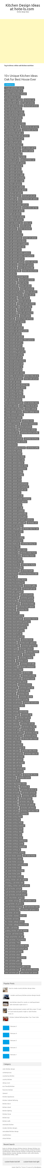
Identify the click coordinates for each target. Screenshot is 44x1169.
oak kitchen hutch (10, 606)
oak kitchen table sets (31, 753)
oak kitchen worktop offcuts (14, 822)
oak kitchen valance (11, 804)
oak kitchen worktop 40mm (13, 816)
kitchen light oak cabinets (13, 214)
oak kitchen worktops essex (13, 837)
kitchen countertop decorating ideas (21, 1152)
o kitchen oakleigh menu (30, 412)
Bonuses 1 (13, 1054)
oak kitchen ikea (23, 609)
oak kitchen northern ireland (13, 669)
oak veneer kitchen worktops (14, 876)
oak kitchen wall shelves (27, 807)
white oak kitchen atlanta (13, 954)
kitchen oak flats (10, 283)
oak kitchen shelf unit (23, 717)
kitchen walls (6, 1121)
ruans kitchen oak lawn (12, 900)
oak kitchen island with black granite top (17, 621)
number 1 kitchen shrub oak (28, 406)
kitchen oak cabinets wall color (14, 259)
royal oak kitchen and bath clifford (15, 891)
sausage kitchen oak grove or (14, 903)
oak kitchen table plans (12, 750)
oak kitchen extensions (12, 570)
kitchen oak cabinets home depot (15, 241)
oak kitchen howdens (27, 603)
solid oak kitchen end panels (13, 906)
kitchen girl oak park (29, 196)
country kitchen (7, 1079)
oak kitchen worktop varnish (14, 828)
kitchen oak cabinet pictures (13, 235)
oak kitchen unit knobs (29, 792)
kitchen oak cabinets (30, 238)
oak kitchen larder (10, 642)
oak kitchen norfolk (11, 666)
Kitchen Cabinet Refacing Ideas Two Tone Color (24, 1017)
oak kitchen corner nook (12, 534)
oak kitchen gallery (30, 585)
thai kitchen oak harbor (12, 918)
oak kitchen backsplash (24, 427)
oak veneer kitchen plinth (13, 873)
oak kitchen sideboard (12, 723)
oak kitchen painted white (13, 678)
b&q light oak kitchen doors (13, 106)
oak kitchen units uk (11, 798)
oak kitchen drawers (28, 555)
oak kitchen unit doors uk (28, 789)
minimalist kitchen (8, 1124)
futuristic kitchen (8, 1090)
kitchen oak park (29, 295)
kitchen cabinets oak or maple (14, 175)
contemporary (9, 84)
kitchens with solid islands (30, 1153)
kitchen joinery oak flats (30, 208)
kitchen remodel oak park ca (14, 343)
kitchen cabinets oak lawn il (13, 172)
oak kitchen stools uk (27, 729)
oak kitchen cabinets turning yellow (16, 516)
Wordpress (37, 1167)
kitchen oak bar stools (12, 226)
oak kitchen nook (21, 660)
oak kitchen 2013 (28, 421)
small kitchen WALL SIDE (10, 1154)
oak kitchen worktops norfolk (14, 843)
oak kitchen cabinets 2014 (13, 481)
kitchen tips (6, 1117)
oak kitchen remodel (25, 696)
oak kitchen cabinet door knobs (15, 457)
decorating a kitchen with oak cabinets (17, 136)
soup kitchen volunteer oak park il (15, 915)
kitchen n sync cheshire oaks (13, 223)
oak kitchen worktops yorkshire (15, 852)
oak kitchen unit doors (12, 789)
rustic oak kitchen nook (28, 900)
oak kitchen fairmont (11, 573)
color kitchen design (9, 1069)
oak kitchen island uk (30, 618)
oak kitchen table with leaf (13, 765)
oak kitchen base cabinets (28, 430)
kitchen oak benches (24, 229)
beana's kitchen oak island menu (15, 124)
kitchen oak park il (10, 298)
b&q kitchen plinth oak (12, 103)
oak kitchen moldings (25, 657)
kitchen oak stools (24, 301)
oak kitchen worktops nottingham (15, 846)
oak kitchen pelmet (11, 684)
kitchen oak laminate (27, 289)
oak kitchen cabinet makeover (14, 463)
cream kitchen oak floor (29, 130)
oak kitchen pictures (25, 684)
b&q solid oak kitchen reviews (14, 112)
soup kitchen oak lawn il (12, 912)
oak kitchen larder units (12, 645)
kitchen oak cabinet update (13, 238)
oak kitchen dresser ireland (13, 558)
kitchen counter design (14, 1153)
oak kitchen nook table (27, 663)
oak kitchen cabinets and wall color (16, 490)
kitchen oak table (10, 304)
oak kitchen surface (30, 735)
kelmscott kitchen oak (27, 160)
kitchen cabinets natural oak (13, 166)
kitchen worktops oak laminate (14, 397)
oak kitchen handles (11, 600)
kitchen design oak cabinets (13, 193)
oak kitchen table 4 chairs (30, 738)
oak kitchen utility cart (26, 801)
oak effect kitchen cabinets (13, 418)
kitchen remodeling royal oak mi (15, 352)
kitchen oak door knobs (30, 271)
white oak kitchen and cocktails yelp (16, 948)
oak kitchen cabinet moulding (14, 475)
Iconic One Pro (16, 1167)
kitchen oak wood (10, 313)
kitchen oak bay (25, 226)
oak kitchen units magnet (13, 795)
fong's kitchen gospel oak (13, 142)
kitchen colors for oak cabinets (14, 187)
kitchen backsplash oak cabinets (15, 163)
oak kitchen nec (10, 660)
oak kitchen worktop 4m (12, 819)
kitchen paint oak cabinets (13, 325)
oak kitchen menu (28, 654)
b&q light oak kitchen (27, 103)
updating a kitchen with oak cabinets (16, 930)
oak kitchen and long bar (29, 424)
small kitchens (7, 1135)
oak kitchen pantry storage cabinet (16, 681)
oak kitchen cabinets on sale (13, 507)
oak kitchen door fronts (12, 546)
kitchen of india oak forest (24, 319)
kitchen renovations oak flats (14, 355)
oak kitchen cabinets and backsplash (16, 484)
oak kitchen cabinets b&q (13, 493)
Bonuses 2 (13, 1047)
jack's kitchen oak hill (28, 148)
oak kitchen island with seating (14, 630)
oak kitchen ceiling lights (12, 528)
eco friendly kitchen (9, 1086)
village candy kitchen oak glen (14, 936)
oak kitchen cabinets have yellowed (16, 501)
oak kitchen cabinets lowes (13, 504)
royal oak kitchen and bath (13, 888)
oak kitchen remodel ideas (13, 702)
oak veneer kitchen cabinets (13, 858)
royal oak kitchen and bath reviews (15, 894)
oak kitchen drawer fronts (28, 552)
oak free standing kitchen (13, 421)
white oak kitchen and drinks (14, 951)
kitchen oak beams (11, 229)
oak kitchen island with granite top (15, 627)
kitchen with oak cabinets (13, 382)
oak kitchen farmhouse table (28, 573)
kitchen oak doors (10, 274)
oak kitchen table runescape (13, 753)
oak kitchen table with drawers (14, 762)
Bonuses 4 (13, 1033)
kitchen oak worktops (11, 316)
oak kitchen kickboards (12, 639)
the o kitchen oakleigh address (14, 921)
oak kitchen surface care (12, 738)
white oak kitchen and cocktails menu (16, 945)
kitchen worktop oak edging (14, 391)
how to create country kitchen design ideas (22, 988)
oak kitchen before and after (29, 433)
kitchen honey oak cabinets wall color (16, 205)
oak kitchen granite (27, 594)
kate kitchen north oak (12, 160)
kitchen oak (27, 223)
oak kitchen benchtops (31, 439)
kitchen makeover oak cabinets (14, 217)
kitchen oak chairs (31, 262)
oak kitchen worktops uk (12, 849)
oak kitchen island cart (12, 612)
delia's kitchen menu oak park (14, 139)
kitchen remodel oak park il (13, 346)
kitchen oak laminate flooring (14, 292)
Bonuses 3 (13, 1040)
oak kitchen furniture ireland (13, 585)
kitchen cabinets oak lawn (13, 169)
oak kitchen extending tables (14, 567)
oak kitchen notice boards (13, 672)
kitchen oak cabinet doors (13, 232)
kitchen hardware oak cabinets (28, 199)
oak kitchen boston (11, 445)
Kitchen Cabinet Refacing (10, 1100)
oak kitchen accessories (12, 424)
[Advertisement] (22, 41)
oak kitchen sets (10, 717)
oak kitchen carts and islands (14, 525)
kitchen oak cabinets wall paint (14, 262)
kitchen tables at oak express (14, 376)
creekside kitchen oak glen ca (14, 133)
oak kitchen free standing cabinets (15, 579)
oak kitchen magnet (11, 648)
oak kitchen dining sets (29, 543)
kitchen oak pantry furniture (13, 295)
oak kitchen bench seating (13, 436)
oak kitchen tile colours (30, 774)
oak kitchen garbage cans (13, 588)
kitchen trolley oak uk (31, 376)
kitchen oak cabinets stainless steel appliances (19, 256)
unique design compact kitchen (30, 1150)
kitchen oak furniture (11, 286)
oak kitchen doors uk (11, 552)
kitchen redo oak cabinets (13, 334)
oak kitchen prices (10, 690)
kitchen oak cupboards (26, 265)
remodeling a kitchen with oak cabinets (17, 885)
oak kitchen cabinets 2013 (13, 478)
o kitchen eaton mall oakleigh (14, 409)
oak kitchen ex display (28, 564)
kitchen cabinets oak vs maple (14, 181)
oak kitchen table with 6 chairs (14, 756)
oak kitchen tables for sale (13, 774)
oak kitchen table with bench (14, 759)
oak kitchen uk (24, 786)
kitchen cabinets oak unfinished (14, 178)
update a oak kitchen (11, 927)
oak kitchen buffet (32, 448)
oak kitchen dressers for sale (14, 561)
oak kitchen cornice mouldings (14, 537)
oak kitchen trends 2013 (12, 780)
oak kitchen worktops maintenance (16, 840)
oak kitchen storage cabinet (13, 735)
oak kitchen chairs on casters (14, 531)
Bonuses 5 (13, 1026)
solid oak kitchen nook (12, 909)
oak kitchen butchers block (13, 454)
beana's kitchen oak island (13, 121)
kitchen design (12, 1148)
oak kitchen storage (31, 732)
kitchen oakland (25, 316)
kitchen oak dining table (25, 268)
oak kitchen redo (23, 693)
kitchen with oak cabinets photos (15, 388)
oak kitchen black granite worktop (15, 442)
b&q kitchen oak (29, 100)
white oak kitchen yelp (12, 972)
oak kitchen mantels (32, 651)
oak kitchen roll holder (12, 708)
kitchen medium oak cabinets (14, 220)
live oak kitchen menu (31, 403)
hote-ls (5, 1148)
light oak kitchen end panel (13, 400)
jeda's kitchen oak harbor (13, 151)
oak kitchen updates (25, 798)
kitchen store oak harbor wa (13, 367)
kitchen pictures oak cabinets (14, 328)
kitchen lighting (7, 1110)
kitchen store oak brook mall (14, 364)
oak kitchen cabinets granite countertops (17, 499)
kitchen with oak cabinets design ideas (17, 385)
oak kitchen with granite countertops (16, 813)
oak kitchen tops (10, 777)
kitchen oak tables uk (11, 307)
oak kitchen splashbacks (12, 726)
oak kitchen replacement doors (14, 705)
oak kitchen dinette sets (12, 543)
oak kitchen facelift (27, 570)
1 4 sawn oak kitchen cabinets (14, 88)
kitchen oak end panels (27, 280)
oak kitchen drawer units (12, 555)
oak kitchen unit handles (12, 792)
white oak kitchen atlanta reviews (15, 957)
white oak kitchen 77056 (12, 942)
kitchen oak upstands (24, 310)
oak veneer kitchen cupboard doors (16, 864)
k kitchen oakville (28, 151)
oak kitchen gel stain (29, 588)
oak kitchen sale (27, 714)
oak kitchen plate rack (26, 687)
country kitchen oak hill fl (12, 130)
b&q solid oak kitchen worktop (14, 115)
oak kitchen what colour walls (29, 810)
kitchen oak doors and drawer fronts (16, 277)
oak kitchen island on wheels (14, 618)
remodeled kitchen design (10, 1131)
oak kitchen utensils (11, 801)
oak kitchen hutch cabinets (26, 606)
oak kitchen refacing (11, 696)
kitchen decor (7, 1103)
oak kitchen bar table (11, 430)
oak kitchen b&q (10, 427)
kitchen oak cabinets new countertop (16, 244)
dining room (6, 1083)
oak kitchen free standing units (14, 582)
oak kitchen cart (32, 522)
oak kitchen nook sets (11, 663)
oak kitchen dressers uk (12, 564)
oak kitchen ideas (10, 609)
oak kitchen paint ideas (28, 675)
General (5, 1093)
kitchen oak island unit (12, 289)
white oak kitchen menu (12, 969)
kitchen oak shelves (11, 301)
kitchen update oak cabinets (13, 379)
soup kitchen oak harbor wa (29, 909)
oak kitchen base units (12, 433)
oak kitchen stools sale (12, 729)
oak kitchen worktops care (13, 834)
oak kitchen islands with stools (14, 636)
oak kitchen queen (23, 690)
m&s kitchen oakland (11, 406)
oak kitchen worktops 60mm (14, 831)
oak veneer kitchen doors (13, 867)
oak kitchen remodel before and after (16, 699)
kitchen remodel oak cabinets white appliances (19, 340)
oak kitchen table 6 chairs (13, 741)
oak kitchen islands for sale (13, 633)
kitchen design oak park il (13, 196)
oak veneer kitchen (29, 855)
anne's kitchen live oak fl (12, 97)
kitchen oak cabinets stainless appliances (17, 253)
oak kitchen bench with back (13, 439)
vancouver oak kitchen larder (14, 933)
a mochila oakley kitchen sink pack (15, 94)
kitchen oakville (10, 319)
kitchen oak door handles (13, 271)
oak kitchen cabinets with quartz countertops (19, 519)
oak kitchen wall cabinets (26, 804)
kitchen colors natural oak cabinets (15, 190)
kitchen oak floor (22, 283)
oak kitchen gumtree (27, 597)
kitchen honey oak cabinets (13, 202)
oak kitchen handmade (26, 600)
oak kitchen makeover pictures (14, 651)
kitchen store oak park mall (13, 370)
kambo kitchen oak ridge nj (13, 154)
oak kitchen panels (28, 678)
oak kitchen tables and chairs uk (15, 768)
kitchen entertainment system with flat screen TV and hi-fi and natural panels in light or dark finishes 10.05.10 (24, 1011)
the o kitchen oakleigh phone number (16, 924)
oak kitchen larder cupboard (27, 642)
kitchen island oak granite (13, 208)
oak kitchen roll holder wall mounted (16, 711)
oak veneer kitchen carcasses (14, 861)
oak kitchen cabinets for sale (14, 496)
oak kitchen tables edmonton (14, 771)
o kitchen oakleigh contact (13, 412)
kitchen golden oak (11, 199)
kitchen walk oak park (31, 379)
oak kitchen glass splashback (14, 591)
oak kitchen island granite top (14, 615)
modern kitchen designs (10, 1128)
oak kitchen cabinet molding (13, 472)
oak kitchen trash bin (23, 777)
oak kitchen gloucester (12, 594)
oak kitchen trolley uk (11, 786)
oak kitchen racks (10, 693)
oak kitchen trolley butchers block (15, 783)
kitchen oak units (10, 310)
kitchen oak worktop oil (25, 313)
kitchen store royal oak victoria (14, 373)
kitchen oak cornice (11, 265)
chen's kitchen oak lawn (12, 127)
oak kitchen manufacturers (13, 654)
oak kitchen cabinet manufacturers (15, 469)
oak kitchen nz (27, 672)
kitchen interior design (25, 1148)
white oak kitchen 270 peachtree (15, 939)
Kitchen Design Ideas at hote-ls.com (23, 7)
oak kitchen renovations (30, 702)
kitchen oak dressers (11, 280)
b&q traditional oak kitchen (13, 118)
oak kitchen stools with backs (14, 732)
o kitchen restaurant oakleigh (14, 415)
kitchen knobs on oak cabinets (14, 211)
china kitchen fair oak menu (29, 127)
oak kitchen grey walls (12, 597)
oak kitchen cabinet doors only (14, 460)
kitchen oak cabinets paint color (15, 247)
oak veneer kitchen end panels (14, 870)
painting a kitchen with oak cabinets (16, 879)
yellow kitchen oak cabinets (29, 972)
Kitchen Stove (7, 1114)
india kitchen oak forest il (13, 148)
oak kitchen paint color (12, 675)
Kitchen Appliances (8, 1096)
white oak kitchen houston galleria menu (17, 966)
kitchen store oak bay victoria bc (15, 361)
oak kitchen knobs (27, 639)
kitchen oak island (25, 286)
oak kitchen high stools (12, 603)
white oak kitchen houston (13, 963)
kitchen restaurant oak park (13, 358)
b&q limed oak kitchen (31, 106)
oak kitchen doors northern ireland (15, 549)
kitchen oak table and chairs (26, 304)
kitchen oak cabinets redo (13, 250)
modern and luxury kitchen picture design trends (25, 995)
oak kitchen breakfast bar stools (15, 448)
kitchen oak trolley (25, 307)
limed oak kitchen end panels (14, 403)
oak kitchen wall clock (11, 807)
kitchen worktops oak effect (14, 394)
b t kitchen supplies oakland (13, 100)
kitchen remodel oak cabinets (14, 337)
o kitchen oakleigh (30, 409)
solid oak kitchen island (31, 906)
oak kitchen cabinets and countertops (16, 487)
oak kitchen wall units (11, 810)
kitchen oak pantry (31, 292)
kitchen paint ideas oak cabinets (15, 322)
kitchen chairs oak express (13, 184)
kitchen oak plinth (23, 298)
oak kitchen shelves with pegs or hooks (17, 720)
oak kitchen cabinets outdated (14, 510)
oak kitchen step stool (29, 726)
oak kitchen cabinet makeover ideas (16, 466)
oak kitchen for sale (11, 576)
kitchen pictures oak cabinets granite (16, 331)
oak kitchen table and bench (13, 744)
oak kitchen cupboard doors (14, 540)
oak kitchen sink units (27, 723)
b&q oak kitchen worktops (13, 109)
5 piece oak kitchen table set (14, 91)
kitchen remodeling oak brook (14, 349)
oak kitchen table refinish (29, 750)
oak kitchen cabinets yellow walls (15, 522)
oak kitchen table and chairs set (14, 747)
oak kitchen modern (11, 657)
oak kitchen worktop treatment (14, 825)
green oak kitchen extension (13, 145)
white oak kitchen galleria (13, 960)
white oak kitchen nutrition (29, 969)
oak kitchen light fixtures (29, 645)
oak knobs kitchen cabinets (13, 855)
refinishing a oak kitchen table (14, 882)
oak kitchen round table (12, 714)
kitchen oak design (11, 268)
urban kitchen (7, 1138)
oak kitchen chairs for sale (30, 528)
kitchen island (7, 1107)
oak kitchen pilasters (11, 687)
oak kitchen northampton (27, 666)
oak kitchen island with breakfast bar (16, 624)
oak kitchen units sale (29, 795)
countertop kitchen (8, 1076)
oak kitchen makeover (26, 648)
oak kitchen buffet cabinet (13, 451)
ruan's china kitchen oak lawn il (14, 897)
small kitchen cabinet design (12, 1151)
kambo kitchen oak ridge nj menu (15, 157)
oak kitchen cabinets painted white (15, 513)
